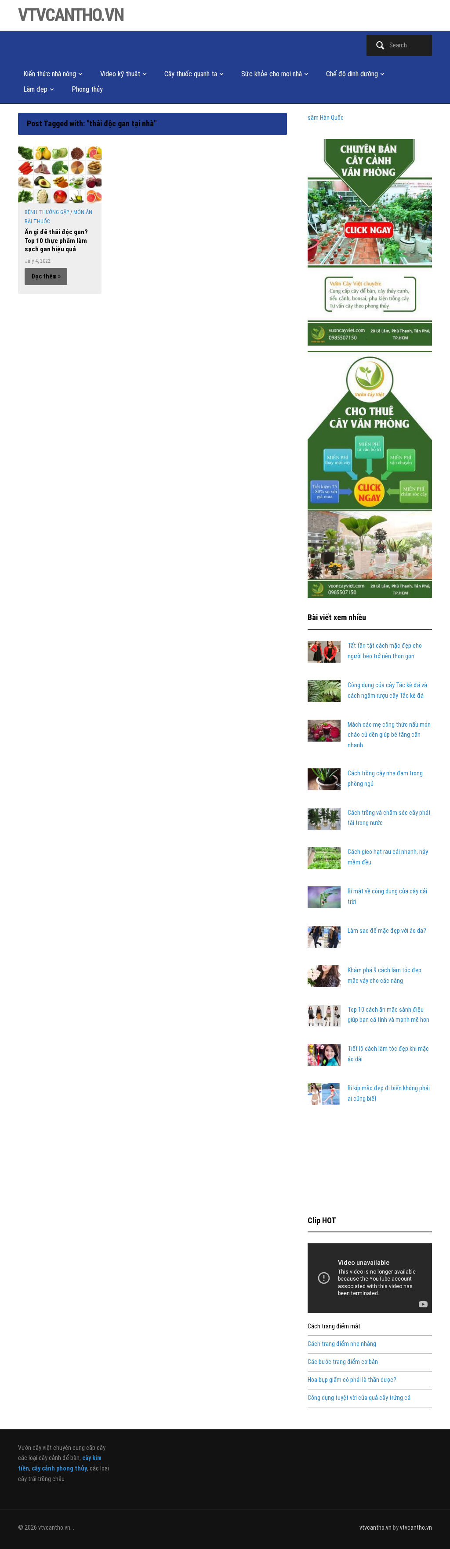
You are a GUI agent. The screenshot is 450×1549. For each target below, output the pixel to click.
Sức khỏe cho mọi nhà (271, 74)
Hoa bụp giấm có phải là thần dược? (352, 1379)
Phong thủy (87, 89)
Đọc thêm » (46, 276)
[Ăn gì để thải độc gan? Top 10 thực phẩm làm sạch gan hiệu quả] (60, 174)
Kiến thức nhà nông (49, 74)
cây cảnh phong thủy (59, 1468)
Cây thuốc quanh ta (190, 74)
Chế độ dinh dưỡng (352, 74)
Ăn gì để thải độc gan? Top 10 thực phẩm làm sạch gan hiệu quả (56, 240)
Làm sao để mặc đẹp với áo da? (387, 930)
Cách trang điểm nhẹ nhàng (342, 1343)
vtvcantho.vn (70, 15)
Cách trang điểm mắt (334, 1326)
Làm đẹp (35, 89)
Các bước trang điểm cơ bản (343, 1361)
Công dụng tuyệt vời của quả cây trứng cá (359, 1397)
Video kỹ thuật (120, 74)
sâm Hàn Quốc (326, 117)
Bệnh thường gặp (47, 212)
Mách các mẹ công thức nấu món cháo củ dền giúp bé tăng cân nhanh (389, 735)
